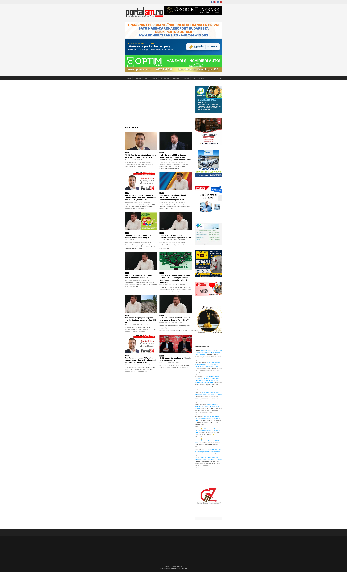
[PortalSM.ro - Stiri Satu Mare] (144, 16)
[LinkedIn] (218, 2)
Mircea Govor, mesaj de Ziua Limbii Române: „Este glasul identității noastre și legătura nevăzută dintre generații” (207, 364)
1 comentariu (147, 242)
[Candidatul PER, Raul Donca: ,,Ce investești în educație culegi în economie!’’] (141, 221)
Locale (129, 78)
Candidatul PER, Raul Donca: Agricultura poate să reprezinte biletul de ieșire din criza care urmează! (175, 237)
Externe (154, 78)
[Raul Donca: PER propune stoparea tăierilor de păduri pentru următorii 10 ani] (141, 304)
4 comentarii (146, 325)
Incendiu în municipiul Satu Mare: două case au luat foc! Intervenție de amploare (208, 406)
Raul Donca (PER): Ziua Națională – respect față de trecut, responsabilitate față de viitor (173, 197)
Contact (167, 566)
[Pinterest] (215, 2)
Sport (146, 78)
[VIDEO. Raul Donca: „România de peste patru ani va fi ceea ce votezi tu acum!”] (141, 141)
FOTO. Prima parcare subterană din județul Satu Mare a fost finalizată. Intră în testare (208, 441)
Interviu (201, 78)
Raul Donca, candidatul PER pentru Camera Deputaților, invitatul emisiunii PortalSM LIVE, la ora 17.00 (140, 197)
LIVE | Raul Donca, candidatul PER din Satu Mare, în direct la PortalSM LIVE (174, 319)
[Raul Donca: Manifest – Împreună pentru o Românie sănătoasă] (141, 261)
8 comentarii (146, 160)
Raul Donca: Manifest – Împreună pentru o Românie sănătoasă (138, 276)
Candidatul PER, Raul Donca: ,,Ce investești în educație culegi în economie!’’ (138, 237)
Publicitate (176, 78)
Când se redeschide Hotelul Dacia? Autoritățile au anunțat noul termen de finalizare (207, 418)
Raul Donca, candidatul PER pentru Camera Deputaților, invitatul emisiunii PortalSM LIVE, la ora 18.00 (140, 360)
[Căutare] (220, 78)
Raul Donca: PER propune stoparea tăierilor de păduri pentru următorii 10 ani (140, 320)
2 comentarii (146, 280)
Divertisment (164, 78)
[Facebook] (212, 2)
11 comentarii (181, 363)
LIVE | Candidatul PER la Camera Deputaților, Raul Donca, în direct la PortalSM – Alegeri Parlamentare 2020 (174, 157)
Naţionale (137, 78)
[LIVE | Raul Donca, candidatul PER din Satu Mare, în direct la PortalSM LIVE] (175, 304)
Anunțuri (186, 78)
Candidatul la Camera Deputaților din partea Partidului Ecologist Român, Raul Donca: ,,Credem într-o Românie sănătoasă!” (174, 278)
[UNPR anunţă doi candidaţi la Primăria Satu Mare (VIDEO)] (175, 344)
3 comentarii (181, 284)
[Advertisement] (158, 103)
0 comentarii (181, 162)
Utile (193, 78)
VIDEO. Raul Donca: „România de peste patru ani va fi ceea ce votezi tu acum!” (140, 156)
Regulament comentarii (176, 566)
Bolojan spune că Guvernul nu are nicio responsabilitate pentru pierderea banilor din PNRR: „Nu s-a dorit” (208, 352)
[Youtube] (221, 2)
